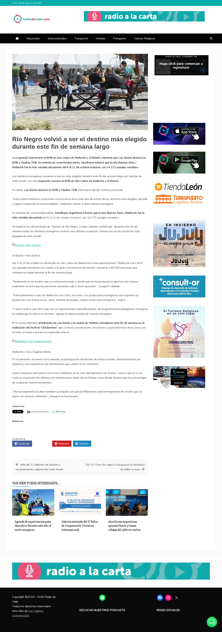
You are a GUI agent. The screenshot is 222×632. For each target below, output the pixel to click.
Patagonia (119, 38)
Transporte (81, 38)
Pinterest (63, 443)
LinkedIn (83, 443)
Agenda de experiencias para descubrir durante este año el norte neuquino (33, 526)
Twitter (43, 443)
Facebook (23, 443)
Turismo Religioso (144, 38)
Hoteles (100, 38)
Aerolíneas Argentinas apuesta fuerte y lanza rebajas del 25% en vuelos (124, 526)
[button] (212, 622)
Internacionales (57, 38)
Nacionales (33, 38)
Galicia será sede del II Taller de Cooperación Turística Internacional (80, 526)
